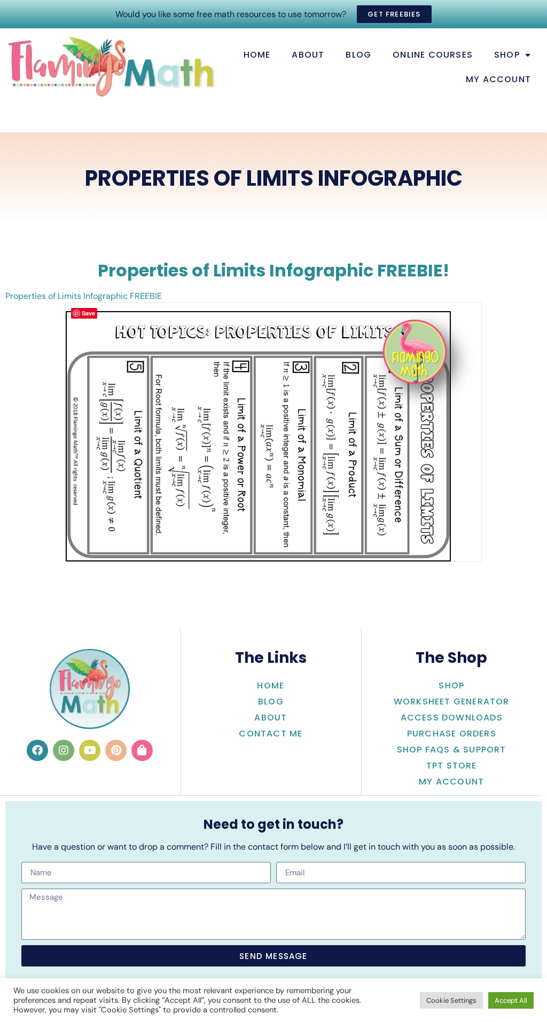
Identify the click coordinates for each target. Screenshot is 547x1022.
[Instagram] (63, 750)
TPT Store (451, 765)
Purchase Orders (451, 733)
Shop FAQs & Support (451, 749)
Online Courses (433, 55)
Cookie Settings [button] (451, 1000)
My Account (451, 781)
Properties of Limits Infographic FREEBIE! (273, 270)
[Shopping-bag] (142, 750)
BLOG (358, 55)
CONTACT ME (270, 733)
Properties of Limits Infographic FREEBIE (83, 296)
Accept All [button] (511, 1000)
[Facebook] (37, 750)
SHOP (507, 55)
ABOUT (308, 55)
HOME (257, 55)
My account (498, 79)
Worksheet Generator (452, 701)
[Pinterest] (116, 750)
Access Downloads (452, 717)
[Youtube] (89, 750)
